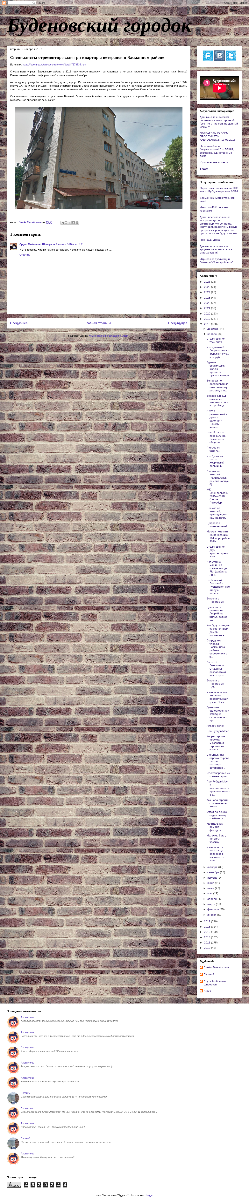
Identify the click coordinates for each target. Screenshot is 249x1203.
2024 (207, 292)
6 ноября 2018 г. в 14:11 (69, 244)
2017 (207, 921)
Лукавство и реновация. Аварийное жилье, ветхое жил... (217, 613)
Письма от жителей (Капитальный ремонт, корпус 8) (218, 478)
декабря (213, 328)
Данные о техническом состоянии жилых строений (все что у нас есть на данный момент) (219, 121)
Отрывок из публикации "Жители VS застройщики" (216, 260)
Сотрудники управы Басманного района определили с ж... (217, 648)
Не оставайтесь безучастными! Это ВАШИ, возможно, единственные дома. (217, 151)
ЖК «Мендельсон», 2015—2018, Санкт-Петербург (218, 496)
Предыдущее (177, 323)
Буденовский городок (99, 24)
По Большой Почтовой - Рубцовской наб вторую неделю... (218, 586)
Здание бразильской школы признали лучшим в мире (218, 369)
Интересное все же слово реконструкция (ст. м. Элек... (217, 697)
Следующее (19, 323)
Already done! (215, 725)
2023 (207, 297)
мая (210, 893)
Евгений (209, 974)
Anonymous (27, 1017)
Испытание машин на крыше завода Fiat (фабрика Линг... (217, 568)
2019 (207, 318)
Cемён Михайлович (216, 967)
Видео (204, 168)
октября (212, 866)
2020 (207, 313)
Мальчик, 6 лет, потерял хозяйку (216, 839)
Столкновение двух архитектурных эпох (217, 551)
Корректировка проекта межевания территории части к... (216, 743)
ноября (212, 333)
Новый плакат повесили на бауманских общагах (216, 437)
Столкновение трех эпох (216, 340)
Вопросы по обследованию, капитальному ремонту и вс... (218, 385)
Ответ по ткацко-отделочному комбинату (217, 815)
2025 (207, 286)
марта (211, 904)
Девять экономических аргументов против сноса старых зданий (216, 249)
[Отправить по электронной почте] (62, 223)
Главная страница (98, 323)
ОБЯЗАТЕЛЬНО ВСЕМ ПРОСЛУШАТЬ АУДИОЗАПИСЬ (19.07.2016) (218, 136)
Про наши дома (210, 239)
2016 (207, 926)
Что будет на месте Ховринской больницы (215, 461)
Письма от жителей (213, 449)
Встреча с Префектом (215, 600)
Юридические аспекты (214, 162)
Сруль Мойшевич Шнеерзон (37, 244)
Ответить (24, 254)
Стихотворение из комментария (218, 774)
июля (211, 882)
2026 (207, 281)
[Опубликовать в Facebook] (73, 223)
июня (211, 888)
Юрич (207, 990)
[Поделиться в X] (70, 223)
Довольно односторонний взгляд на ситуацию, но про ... (218, 714)
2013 (207, 942)
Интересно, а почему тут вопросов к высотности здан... (215, 854)
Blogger (149, 1195)
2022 (207, 302)
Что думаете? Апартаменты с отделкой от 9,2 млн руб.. (218, 352)
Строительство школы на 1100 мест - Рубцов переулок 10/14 (219, 189)
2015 (207, 931)
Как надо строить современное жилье (217, 803)
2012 (207, 947)
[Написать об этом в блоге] (66, 223)
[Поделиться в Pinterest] (77, 223)
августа (212, 877)
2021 (207, 308)
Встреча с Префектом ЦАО (215, 684)
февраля (213, 909)
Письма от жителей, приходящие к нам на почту (217, 512)
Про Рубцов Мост (218, 731)
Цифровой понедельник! (217, 524)
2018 (207, 324)
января (212, 914)
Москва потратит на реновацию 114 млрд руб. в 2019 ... (218, 536)
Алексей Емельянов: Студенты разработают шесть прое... (216, 668)
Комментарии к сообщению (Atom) (109, 335)
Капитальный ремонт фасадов (215, 827)
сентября (213, 872)
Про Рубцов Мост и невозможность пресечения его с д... (218, 788)
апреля (212, 898)
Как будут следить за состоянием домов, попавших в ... (218, 630)
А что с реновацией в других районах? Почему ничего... (217, 419)
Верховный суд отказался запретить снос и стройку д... (218, 400)
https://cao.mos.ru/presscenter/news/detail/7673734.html (55, 64)
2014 (207, 937)
